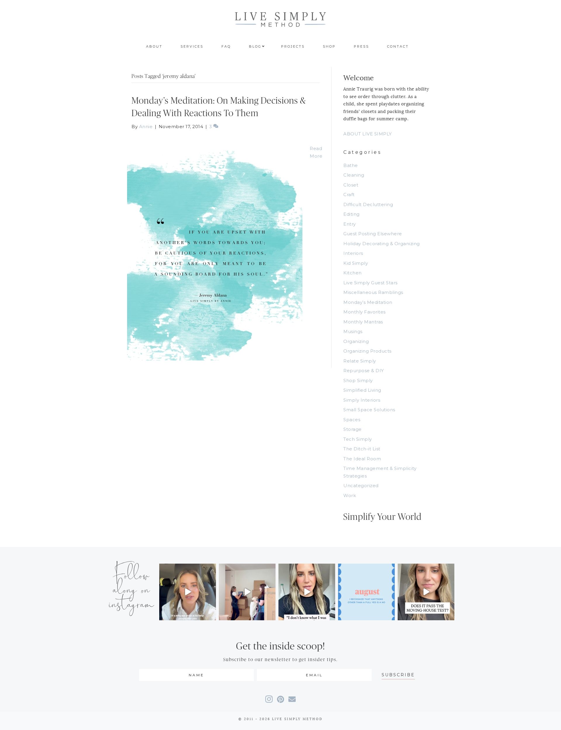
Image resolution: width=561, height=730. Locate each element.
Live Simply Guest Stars (370, 282)
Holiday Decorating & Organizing (381, 243)
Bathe (350, 165)
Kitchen (352, 273)
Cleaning (353, 175)
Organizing (356, 341)
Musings (353, 331)
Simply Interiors (361, 400)
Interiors (353, 253)
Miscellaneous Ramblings (373, 292)
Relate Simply (359, 361)
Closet (350, 185)
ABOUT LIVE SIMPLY (367, 134)
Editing (351, 214)
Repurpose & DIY (363, 370)
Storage (352, 429)
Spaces (351, 419)
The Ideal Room (362, 458)
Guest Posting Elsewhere (372, 233)
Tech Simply (357, 439)
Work (349, 495)
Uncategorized (361, 485)
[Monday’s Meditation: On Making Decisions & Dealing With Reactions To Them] (214, 248)
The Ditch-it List (361, 449)
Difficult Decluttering (368, 204)
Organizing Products (367, 351)
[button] (398, 675)
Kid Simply (355, 263)
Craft (349, 194)
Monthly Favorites (364, 312)
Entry (349, 224)
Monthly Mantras (363, 322)
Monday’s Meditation (367, 302)
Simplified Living (362, 390)
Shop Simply (358, 380)
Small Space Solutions (369, 409)
